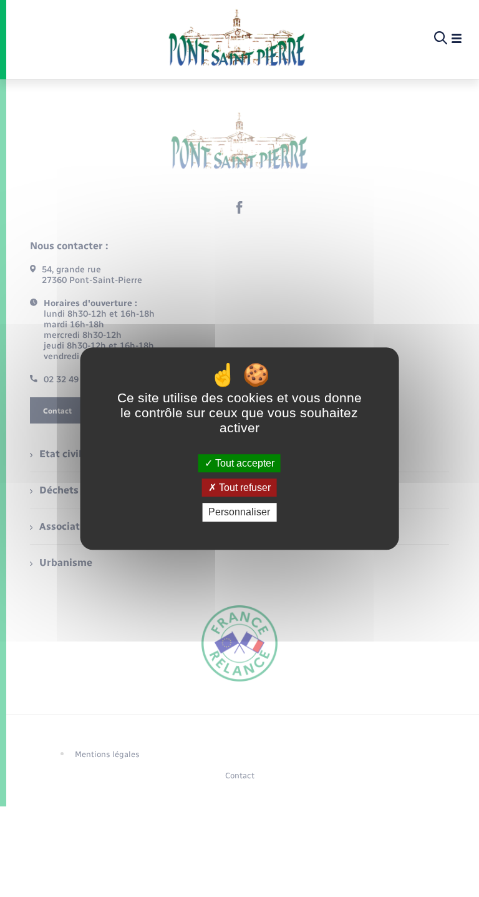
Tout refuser (243, 487)
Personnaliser (239, 512)
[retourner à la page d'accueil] (237, 38)
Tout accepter (243, 463)
